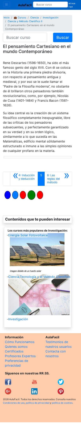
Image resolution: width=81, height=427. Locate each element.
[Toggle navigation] (6, 4)
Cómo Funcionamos (19, 342)
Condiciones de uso (14, 402)
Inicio (7, 17)
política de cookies (62, 402)
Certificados (14, 351)
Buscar (62, 37)
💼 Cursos (20, 17)
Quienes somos (16, 347)
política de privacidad (37, 402)
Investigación (50, 17)
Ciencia (34, 17)
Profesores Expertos (20, 356)
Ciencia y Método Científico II (25, 21)
